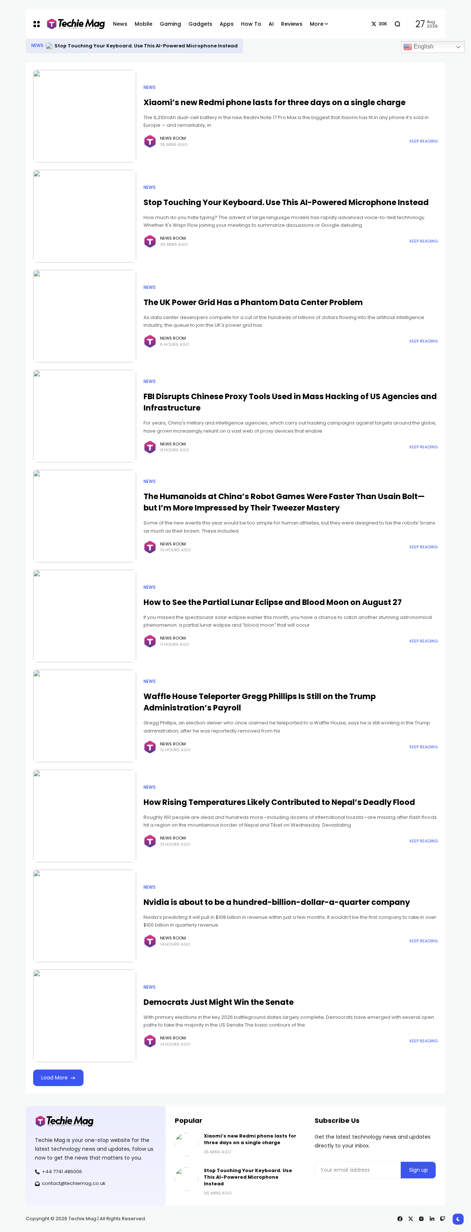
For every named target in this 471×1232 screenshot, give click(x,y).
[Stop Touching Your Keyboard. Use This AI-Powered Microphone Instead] (49, 46)
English (422, 46)
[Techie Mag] (72, 24)
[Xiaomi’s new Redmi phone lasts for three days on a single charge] (84, 116)
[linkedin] (432, 1218)
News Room (173, 138)
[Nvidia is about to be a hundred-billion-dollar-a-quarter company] (84, 916)
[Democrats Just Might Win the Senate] (84, 1016)
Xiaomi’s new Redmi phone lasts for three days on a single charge (275, 102)
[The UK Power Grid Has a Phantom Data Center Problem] (84, 316)
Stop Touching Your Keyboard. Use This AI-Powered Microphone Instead (146, 45)
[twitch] (442, 1218)
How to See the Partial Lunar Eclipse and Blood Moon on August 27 (273, 602)
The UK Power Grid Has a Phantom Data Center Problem (253, 302)
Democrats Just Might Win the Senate (219, 1002)
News (37, 46)
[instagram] (421, 1218)
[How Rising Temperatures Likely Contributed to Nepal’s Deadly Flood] (84, 816)
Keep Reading (424, 141)
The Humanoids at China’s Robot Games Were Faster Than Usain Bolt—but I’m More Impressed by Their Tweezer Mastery (284, 502)
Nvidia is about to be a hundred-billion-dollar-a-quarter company (277, 902)
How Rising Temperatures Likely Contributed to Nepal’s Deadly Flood (279, 802)
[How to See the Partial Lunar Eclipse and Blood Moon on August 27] (84, 616)
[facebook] (400, 1218)
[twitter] (410, 1218)
